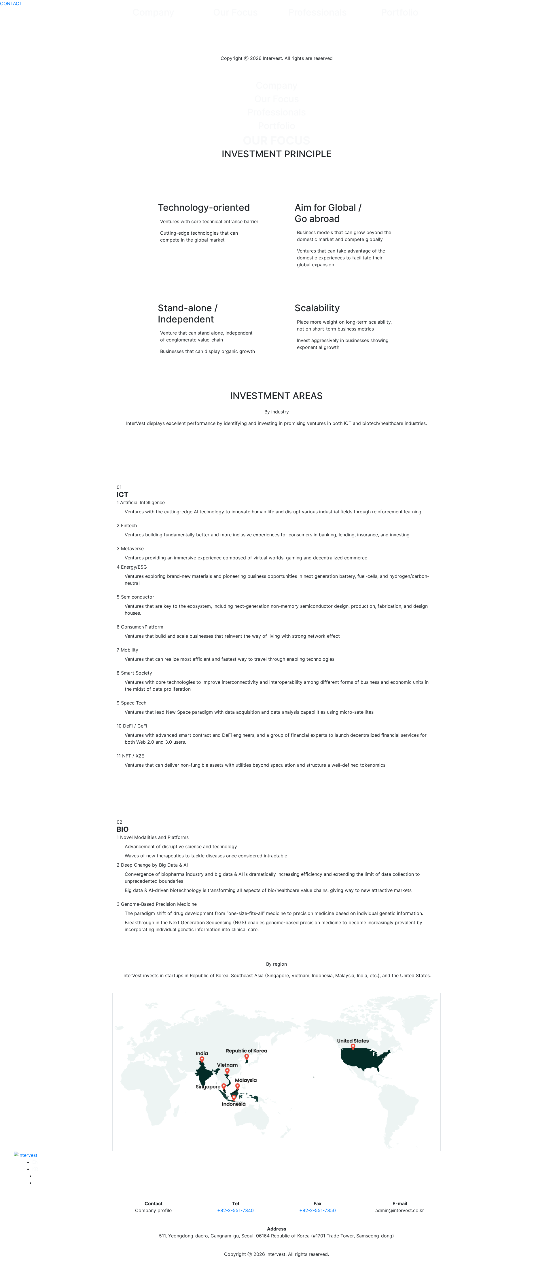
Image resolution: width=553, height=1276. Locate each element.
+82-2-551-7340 (235, 1210)
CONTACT (11, 3)
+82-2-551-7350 (317, 1210)
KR (35, 1169)
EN (35, 1162)
